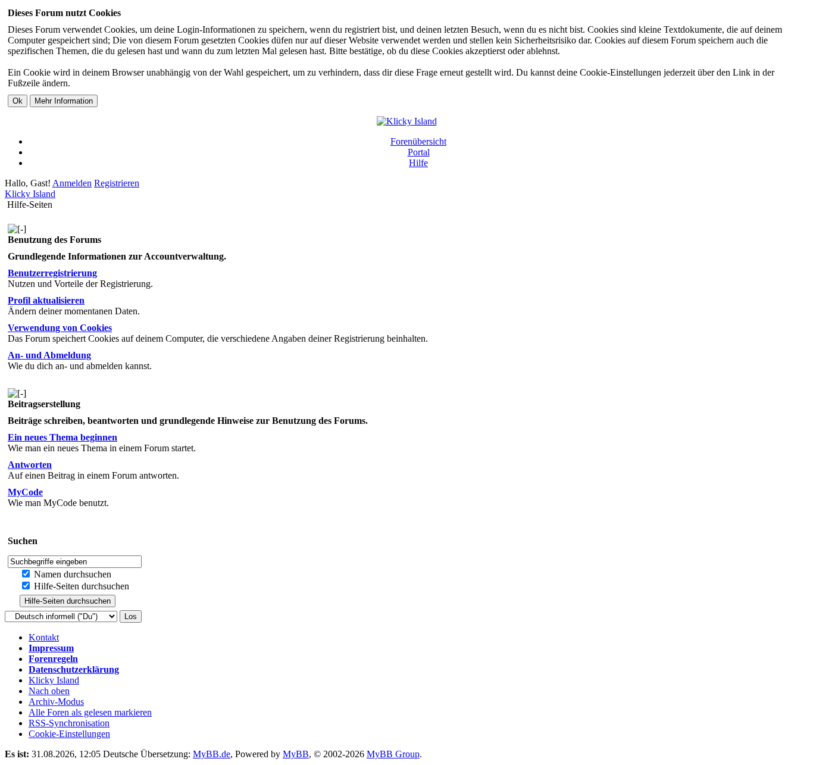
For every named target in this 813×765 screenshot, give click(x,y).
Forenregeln (53, 659)
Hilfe (418, 163)
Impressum (51, 648)
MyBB (296, 754)
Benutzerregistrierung (52, 273)
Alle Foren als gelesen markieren (90, 712)
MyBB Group (393, 754)
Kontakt (44, 637)
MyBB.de (211, 754)
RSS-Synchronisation (69, 723)
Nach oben (49, 691)
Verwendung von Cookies (60, 328)
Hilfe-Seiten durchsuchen (80, 586)
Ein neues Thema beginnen (62, 437)
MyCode (25, 492)
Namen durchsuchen (71, 574)
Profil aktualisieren (46, 300)
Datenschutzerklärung (74, 669)
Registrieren (116, 183)
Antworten (30, 465)
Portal (419, 152)
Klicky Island (30, 194)
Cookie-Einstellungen (69, 734)
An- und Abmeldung (49, 355)
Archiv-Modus (56, 702)
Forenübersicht (418, 141)
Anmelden (72, 183)
